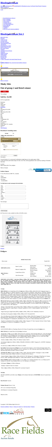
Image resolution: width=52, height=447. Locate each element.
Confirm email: (2, 198)
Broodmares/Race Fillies (6, 45)
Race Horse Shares (5, 48)
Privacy (11, 406)
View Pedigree (4, 128)
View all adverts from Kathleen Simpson (17, 62)
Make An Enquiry (4, 67)
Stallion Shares (4, 54)
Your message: (4, 201)
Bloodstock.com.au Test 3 (12, 34)
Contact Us (20, 406)
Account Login (4, 41)
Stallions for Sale (4, 53)
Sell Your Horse (27, 406)
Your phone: (2, 189)
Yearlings (3, 49)
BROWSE (3, 37)
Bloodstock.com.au (9, 2)
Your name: (2, 186)
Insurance (44, 6)
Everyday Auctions (5, 42)
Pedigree (2, 248)
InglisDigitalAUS (8, 6)
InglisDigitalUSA (18, 6)
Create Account (4, 39)
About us (16, 406)
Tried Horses (3, 44)
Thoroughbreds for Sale (6, 43)
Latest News (3, 58)
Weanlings (3, 52)
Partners (33, 406)
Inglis (2, 6)
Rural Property (39, 6)
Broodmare (3, 107)
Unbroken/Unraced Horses (6, 50)
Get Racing (32, 6)
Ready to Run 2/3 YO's (6, 47)
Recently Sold (4, 56)
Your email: (2, 196)
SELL (6, 37)
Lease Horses (3, 55)
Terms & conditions (5, 406)
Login (2, 9)
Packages (3, 38)
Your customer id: (3, 192)
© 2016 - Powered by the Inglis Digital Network (11, 59)
